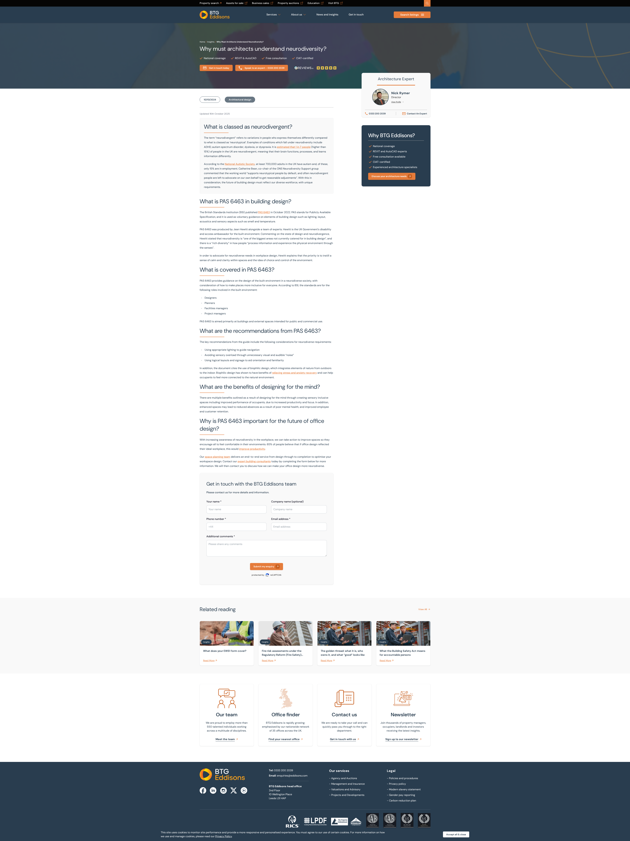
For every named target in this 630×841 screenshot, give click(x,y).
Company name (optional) (287, 501)
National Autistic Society (240, 164)
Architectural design (240, 99)
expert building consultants (254, 461)
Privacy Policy (223, 836)
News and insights (327, 14)
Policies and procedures (402, 778)
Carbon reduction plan (401, 800)
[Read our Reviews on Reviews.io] (315, 68)
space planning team (217, 456)
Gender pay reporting (401, 795)
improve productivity (252, 449)
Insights (210, 42)
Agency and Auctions (343, 778)
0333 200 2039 (283, 770)
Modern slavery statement (404, 789)
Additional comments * (220, 536)
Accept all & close (456, 834)
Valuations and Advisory (344, 789)
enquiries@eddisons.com (292, 775)
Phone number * (216, 519)
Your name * (213, 501)
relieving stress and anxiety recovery (294, 372)
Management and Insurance (347, 784)
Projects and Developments (346, 795)
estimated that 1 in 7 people (294, 147)
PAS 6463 (264, 212)
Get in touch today (219, 67)
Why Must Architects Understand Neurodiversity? (240, 42)
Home (202, 42)
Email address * (280, 519)
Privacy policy (396, 784)
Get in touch (356, 14)
